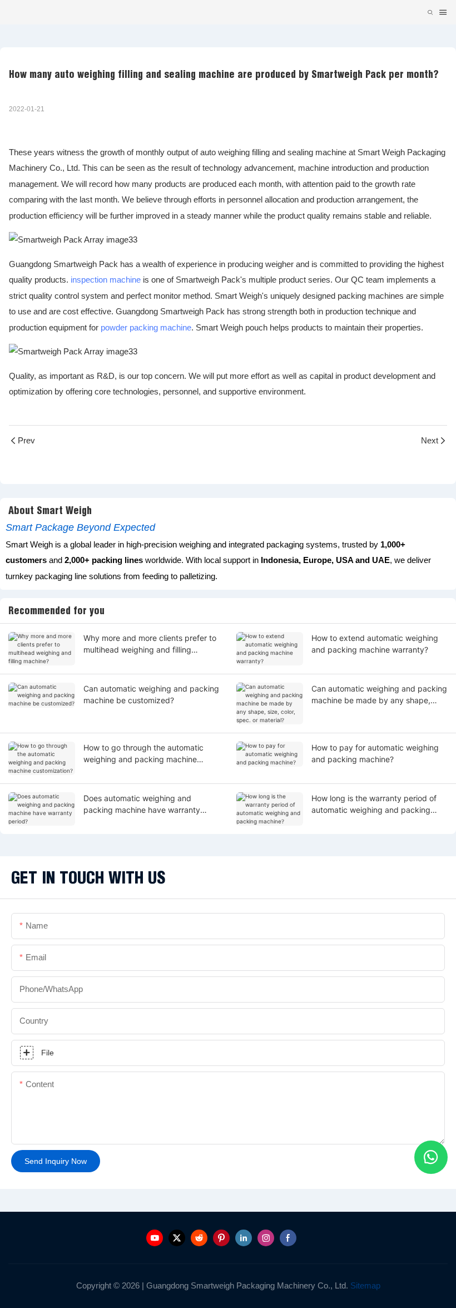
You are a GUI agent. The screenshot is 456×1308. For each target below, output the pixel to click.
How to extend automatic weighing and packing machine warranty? (374, 643)
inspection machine (106, 279)
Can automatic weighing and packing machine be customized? (151, 694)
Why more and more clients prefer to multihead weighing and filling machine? (149, 644)
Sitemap (364, 1285)
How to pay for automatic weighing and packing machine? (375, 753)
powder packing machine (146, 327)
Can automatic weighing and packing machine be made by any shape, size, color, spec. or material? (379, 695)
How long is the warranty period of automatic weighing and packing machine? (374, 804)
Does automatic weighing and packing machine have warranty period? (141, 804)
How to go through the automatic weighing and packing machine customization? (143, 754)
